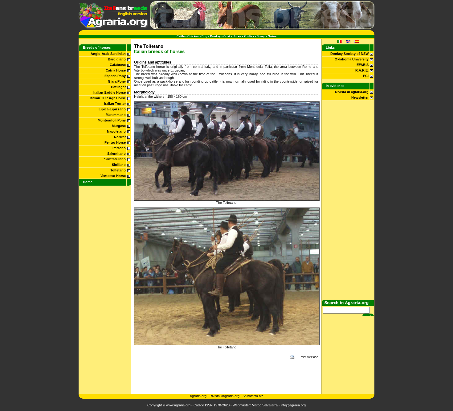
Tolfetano (118, 170)
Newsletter (360, 97)
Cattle (181, 36)
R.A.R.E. (362, 70)
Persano (119, 148)
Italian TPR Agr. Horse (108, 98)
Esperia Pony (115, 76)
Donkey (215, 36)
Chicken (193, 36)
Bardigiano (117, 59)
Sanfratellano (115, 159)
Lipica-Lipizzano (112, 109)
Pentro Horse (115, 142)
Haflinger (118, 87)
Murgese (119, 126)
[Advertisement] (226, 376)
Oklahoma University (352, 59)
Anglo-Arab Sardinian (108, 53)
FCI (366, 76)
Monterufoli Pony (112, 120)
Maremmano (116, 115)
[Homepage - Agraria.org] (113, 28)
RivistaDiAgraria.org (225, 396)
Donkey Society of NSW (349, 53)
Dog (204, 36)
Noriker (120, 137)
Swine (272, 36)
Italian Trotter (115, 103)
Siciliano (119, 164)
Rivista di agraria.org (352, 92)
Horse (237, 36)
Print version (309, 357)
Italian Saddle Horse (109, 92)
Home (87, 182)
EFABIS (363, 65)
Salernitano (116, 153)
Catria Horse (116, 70)
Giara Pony (117, 81)
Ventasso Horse (113, 176)
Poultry (249, 36)
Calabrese (118, 65)
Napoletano (116, 131)
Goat (226, 36)
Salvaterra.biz (253, 396)
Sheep (261, 36)
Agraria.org (198, 396)
